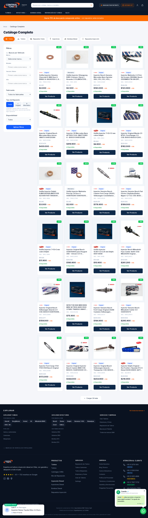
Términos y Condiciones (107, 481)
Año (7, 79)
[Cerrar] (144, 491)
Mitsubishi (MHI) (40, 421)
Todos (10, 104)
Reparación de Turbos (53, 13)
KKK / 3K (8, 425)
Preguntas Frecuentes (106, 488)
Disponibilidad (11, 115)
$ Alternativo (26, 104)
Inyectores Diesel (57, 484)
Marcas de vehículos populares (19, 448)
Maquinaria (6, 439)
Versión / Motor (11, 71)
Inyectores (20, 13)
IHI (31, 421)
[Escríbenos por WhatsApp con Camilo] (143, 511)
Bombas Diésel (35, 13)
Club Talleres (104, 419)
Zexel (55, 425)
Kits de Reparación (58, 476)
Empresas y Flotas (105, 422)
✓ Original (17, 104)
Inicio (5, 26)
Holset (25, 421)
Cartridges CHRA (57, 472)
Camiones (6, 435)
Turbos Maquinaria (81, 471)
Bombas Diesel (56, 488)
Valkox (62, 425)
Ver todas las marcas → (137, 410)
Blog (67, 13)
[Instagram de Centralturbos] (4, 478)
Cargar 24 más (92, 398)
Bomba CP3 (55, 439)
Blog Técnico (103, 467)
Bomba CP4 (55, 442)
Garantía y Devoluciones (107, 484)
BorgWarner (16, 421)
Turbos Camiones (81, 467)
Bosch (55, 421)
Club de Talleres (80, 478)
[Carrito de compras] (142, 5)
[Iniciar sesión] (137, 5)
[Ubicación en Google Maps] (11, 478)
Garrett (7, 421)
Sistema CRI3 (56, 435)
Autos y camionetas (9, 432)
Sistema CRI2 (56, 432)
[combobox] (62, 5)
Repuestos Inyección (58, 492)
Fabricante (10, 90)
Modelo (8, 63)
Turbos (8, 13)
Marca (8, 55)
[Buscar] (91, 5)
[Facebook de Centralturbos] (8, 478)
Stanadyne (90, 421)
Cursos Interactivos (105, 471)
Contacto (102, 474)
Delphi (69, 421)
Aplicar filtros (18, 127)
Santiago (78, 481)
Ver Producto (50, 96)
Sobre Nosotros (104, 464)
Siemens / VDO (79, 421)
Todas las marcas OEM (107, 432)
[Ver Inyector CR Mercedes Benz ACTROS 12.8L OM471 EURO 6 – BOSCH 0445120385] (77, 115)
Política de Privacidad (106, 478)
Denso (62, 421)
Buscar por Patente (106, 429)
